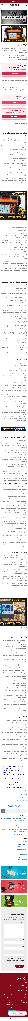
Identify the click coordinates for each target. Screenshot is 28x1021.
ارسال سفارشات (24, 1000)
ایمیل (22, 946)
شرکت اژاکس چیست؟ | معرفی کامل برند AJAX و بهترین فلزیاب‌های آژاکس (14, 830)
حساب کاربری (24, 1002)
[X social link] (16, 1)
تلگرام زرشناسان (12, 785)
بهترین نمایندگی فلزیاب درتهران (13, 768)
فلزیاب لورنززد (11, 558)
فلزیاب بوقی (23, 852)
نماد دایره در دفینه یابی (20, 834)
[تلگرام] (17, 1013)
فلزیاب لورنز (24, 794)
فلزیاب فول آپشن (21, 859)
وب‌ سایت (21, 952)
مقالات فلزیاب (22, 862)
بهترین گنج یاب (23, 797)
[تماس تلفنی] (24, 1013)
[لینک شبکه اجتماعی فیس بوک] (18, 1)
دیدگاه (22, 923)
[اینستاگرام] (13, 1013)
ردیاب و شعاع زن (21, 849)
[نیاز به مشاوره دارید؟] (14, 114)
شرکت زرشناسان (23, 746)
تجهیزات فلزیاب (10, 999)
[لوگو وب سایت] (14, 5)
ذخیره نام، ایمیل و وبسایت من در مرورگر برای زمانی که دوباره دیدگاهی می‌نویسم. (15, 960)
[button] (18, 806)
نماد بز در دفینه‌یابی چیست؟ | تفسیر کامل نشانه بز (13, 818)
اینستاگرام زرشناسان (12, 783)
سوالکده (19, 788)
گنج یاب (25, 248)
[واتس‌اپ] (21, 1013)
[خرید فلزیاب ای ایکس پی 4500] (14, 69)
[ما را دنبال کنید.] (14, 100)
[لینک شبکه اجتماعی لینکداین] (12, 1)
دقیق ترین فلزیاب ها (22, 801)
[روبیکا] (10, 1013)
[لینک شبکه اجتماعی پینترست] (14, 1)
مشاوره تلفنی (24, 997)
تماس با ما (25, 999)
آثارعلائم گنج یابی (21, 842)
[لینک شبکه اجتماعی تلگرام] (10, 1)
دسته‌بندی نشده (22, 847)
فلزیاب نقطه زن (10, 1002)
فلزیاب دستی (22, 857)
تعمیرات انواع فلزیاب (21, 844)
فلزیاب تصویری (22, 854)
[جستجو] (3, 811)
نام (22, 940)
